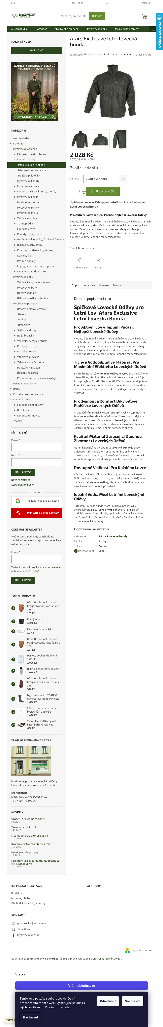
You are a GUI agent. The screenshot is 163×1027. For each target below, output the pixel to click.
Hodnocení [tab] (89, 285)
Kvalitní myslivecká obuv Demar (31, 843)
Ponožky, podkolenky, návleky (35, 250)
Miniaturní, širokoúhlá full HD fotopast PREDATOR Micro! (35, 862)
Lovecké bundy (26, 160)
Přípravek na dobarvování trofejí (36, 378)
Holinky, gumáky (27, 293)
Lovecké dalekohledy (30, 405)
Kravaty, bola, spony (29, 234)
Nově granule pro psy (24, 852)
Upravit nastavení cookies (106, 959)
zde (67, 1007)
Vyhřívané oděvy (27, 218)
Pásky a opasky (26, 261)
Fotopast (18, 144)
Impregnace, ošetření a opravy (35, 266)
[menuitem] (19, 29)
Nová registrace (20, 480)
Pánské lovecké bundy (31, 165)
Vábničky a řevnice (28, 357)
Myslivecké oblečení (25, 149)
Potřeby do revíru (27, 352)
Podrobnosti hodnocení (118, 55)
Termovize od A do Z (23, 827)
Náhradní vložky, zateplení (33, 298)
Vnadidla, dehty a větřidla (32, 341)
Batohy (22, 314)
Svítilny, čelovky (27, 330)
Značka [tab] (117, 285)
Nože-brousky (25, 336)
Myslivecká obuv (23, 277)
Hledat (97, 16)
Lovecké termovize (28, 416)
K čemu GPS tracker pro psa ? (29, 835)
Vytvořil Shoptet (142, 951)
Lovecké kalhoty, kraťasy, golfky (36, 192)
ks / (36, 50)
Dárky (16, 389)
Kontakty (77, 3)
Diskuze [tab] (104, 285)
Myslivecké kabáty (28, 181)
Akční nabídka (21, 138)
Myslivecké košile (27, 197)
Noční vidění (24, 410)
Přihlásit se (23, 472)
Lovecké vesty (26, 229)
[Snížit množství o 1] (84, 193)
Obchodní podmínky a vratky (28, 903)
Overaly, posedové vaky (32, 272)
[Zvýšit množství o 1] (84, 189)
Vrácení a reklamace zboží (28, 818)
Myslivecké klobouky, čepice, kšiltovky (40, 240)
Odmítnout (108, 1001)
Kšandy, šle (24, 256)
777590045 (23, 929)
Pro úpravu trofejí (27, 346)
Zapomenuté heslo (22, 485)
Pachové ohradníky (24, 384)
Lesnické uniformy (28, 186)
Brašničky (24, 325)
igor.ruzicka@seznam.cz (31, 923)
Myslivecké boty (27, 288)
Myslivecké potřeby (25, 304)
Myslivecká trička (27, 213)
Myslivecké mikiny (28, 208)
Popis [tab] (75, 285)
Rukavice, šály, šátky (29, 245)
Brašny (22, 320)
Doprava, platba (20, 898)
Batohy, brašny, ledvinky (32, 309)
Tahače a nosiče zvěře (30, 362)
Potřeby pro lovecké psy (28, 394)
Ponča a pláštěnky (29, 176)
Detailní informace (80, 249)
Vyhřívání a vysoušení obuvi (33, 282)
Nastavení (30, 1017)
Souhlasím (132, 1001)
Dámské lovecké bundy (32, 170)
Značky (17, 421)
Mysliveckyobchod (28, 935)
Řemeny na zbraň (27, 373)
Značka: (143, 55)
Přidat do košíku (105, 191)
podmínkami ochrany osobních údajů (36, 569)
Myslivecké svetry (28, 202)
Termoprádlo (25, 224)
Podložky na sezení (28, 368)
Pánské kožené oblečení (31, 154)
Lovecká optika (22, 400)
